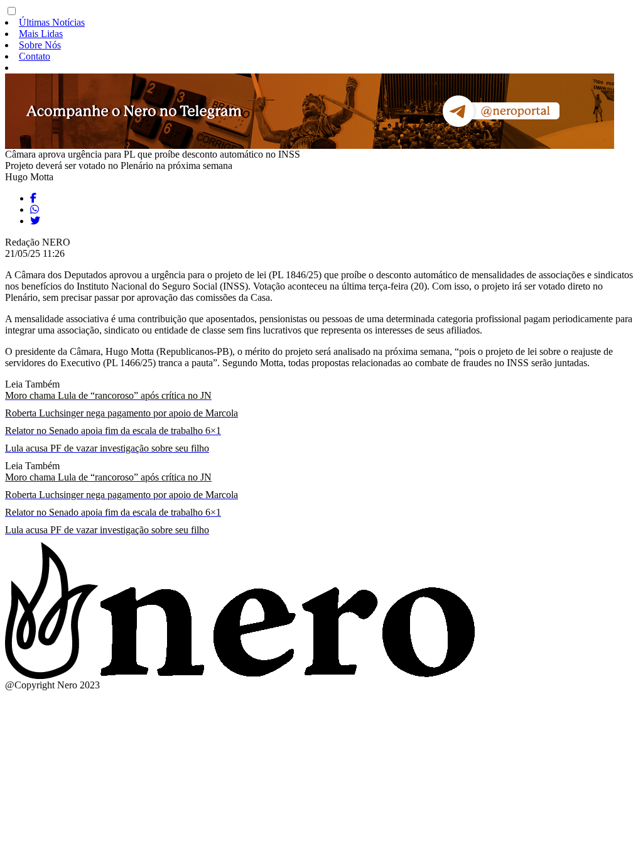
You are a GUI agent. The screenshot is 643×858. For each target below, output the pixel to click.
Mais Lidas (41, 33)
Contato (34, 56)
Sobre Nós (40, 45)
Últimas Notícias (52, 22)
